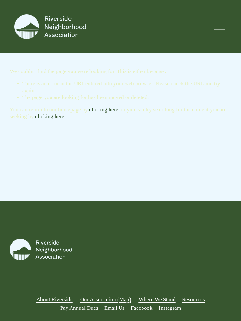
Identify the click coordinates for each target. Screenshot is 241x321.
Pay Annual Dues (79, 308)
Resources (193, 300)
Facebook (142, 308)
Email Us (114, 308)
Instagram (170, 308)
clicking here (103, 110)
